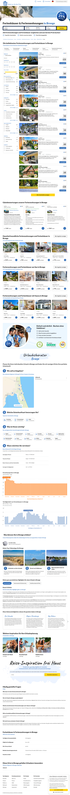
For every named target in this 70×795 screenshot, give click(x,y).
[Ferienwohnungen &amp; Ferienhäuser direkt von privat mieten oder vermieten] (12, 4)
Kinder (12, 101)
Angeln (12, 124)
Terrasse (12, 92)
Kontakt (25, 787)
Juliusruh (33, 700)
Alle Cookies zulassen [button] (58, 789)
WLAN (12, 86)
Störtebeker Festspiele (8, 595)
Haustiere (12, 99)
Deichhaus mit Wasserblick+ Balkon (44, 707)
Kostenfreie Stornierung (12, 81)
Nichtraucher (12, 103)
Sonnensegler (41, 110)
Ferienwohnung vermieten (61, 1)
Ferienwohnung (12, 139)
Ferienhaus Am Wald (42, 167)
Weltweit (5, 785)
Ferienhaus (12, 137)
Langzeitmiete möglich (12, 105)
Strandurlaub (12, 115)
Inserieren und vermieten (39, 778)
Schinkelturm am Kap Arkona (38, 603)
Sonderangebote (12, 146)
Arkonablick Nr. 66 (42, 82)
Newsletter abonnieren (52, 674)
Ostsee (4, 780)
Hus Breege (41, 54)
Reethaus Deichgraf (42, 181)
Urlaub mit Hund (12, 113)
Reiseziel (5, 27)
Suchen (62, 28)
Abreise (38, 27)
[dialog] (58, 784)
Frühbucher (12, 148)
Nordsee (4, 778)
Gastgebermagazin (38, 780)
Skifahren (12, 126)
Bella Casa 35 (41, 96)
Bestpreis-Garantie (12, 150)
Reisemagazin (26, 782)
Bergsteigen (12, 130)
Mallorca (5, 782)
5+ (14, 61)
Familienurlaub (12, 117)
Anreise (27, 27)
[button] (58, 792)
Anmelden (39, 1)
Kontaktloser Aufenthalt (12, 111)
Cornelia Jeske (12, 542)
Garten (12, 88)
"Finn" (39, 68)
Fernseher (12, 90)
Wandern (12, 128)
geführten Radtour (43, 606)
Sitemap (4, 787)
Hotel (12, 141)
